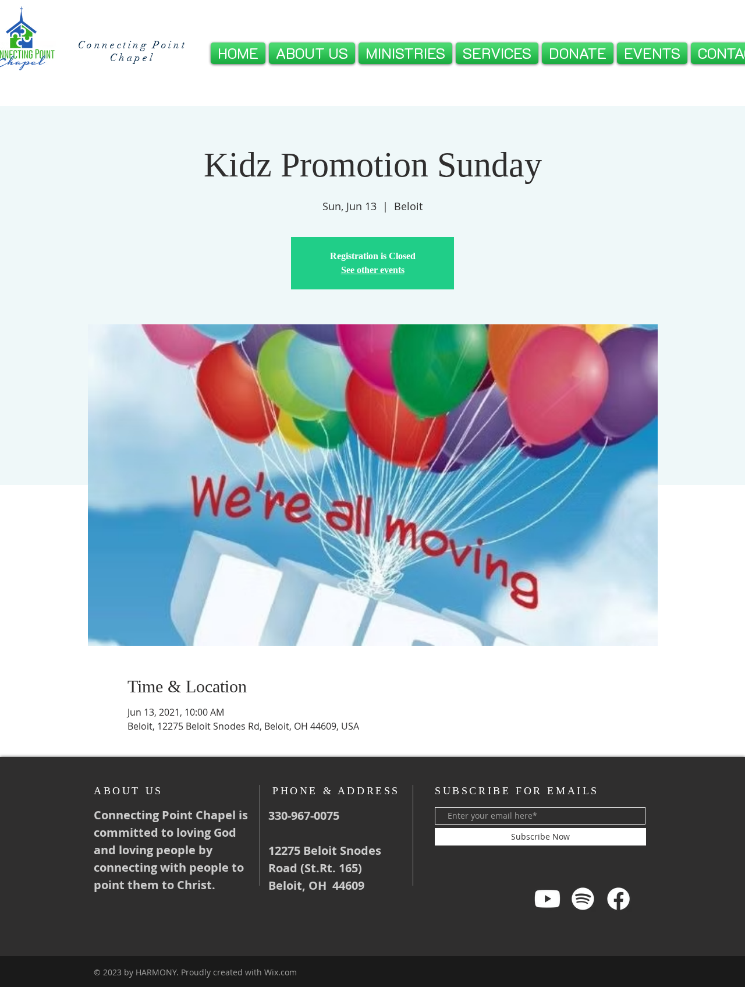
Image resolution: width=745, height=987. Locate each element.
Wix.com (280, 972)
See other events (373, 270)
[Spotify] (583, 899)
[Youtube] (547, 899)
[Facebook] (618, 899)
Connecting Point (132, 44)
